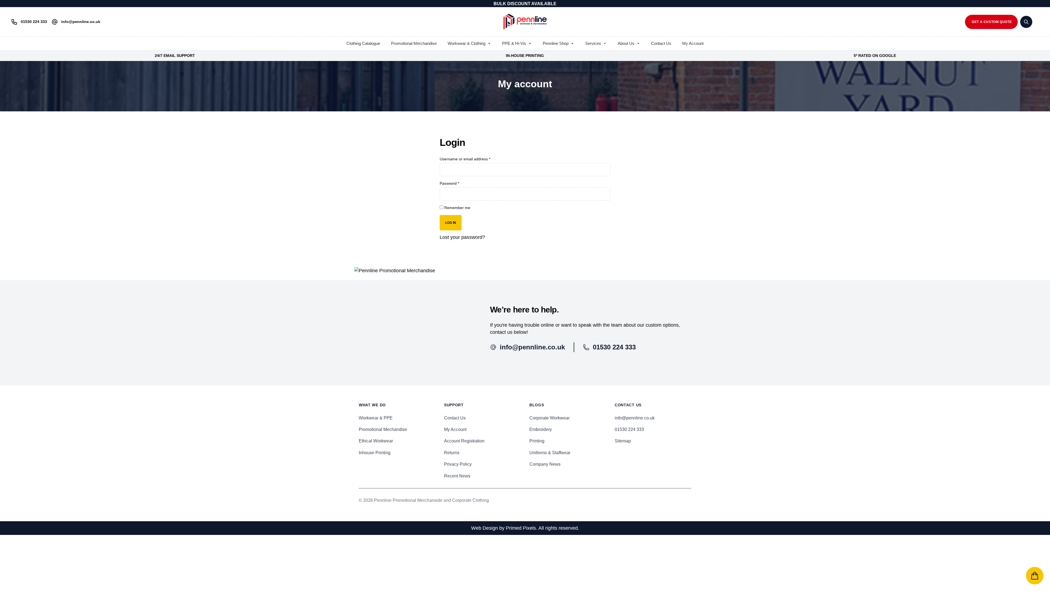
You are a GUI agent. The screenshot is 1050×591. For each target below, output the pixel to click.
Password (449, 183)
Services (593, 43)
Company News (545, 464)
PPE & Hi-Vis (514, 43)
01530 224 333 (629, 429)
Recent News (457, 476)
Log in (450, 223)
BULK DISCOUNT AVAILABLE (525, 3)
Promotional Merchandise (414, 43)
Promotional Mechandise (383, 429)
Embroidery (540, 429)
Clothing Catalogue (363, 43)
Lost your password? (462, 237)
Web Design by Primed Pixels (503, 528)
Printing (536, 441)
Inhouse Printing (374, 452)
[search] (1026, 22)
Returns (451, 452)
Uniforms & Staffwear (549, 452)
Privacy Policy (458, 464)
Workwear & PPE (376, 418)
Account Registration (464, 441)
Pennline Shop (555, 43)
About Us (626, 43)
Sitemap (623, 441)
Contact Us (661, 43)
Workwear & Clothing (466, 43)
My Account (693, 43)
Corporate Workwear (549, 418)
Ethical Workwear (376, 441)
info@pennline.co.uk (635, 418)
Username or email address (465, 159)
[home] (525, 22)
